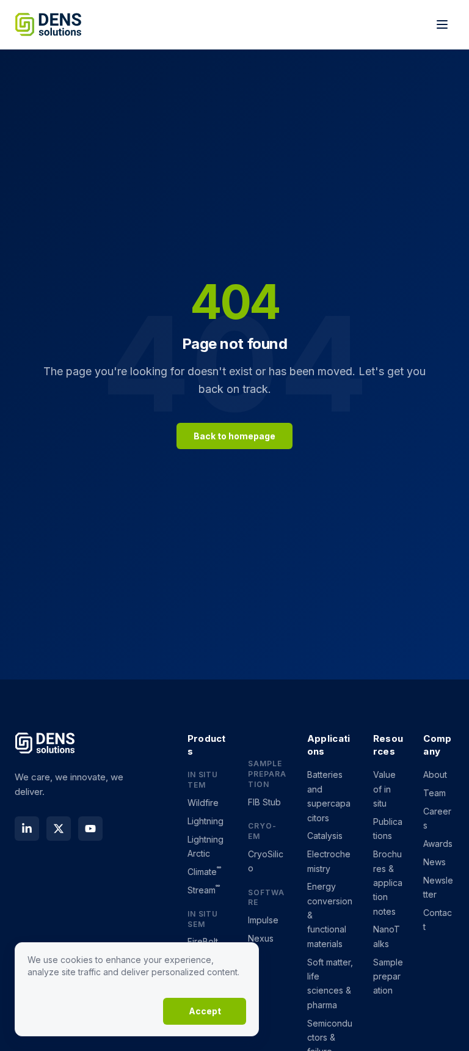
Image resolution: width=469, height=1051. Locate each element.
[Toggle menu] (442, 24)
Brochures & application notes (387, 883)
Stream (203, 890)
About (435, 774)
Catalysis (325, 835)
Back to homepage (234, 436)
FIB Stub (264, 802)
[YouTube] (90, 828)
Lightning (205, 821)
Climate (204, 871)
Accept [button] (205, 1011)
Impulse (263, 920)
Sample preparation (388, 976)
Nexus (261, 938)
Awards (438, 843)
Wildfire (203, 802)
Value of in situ (384, 788)
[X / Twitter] (58, 828)
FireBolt (202, 941)
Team (434, 793)
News (434, 862)
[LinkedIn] (27, 828)
